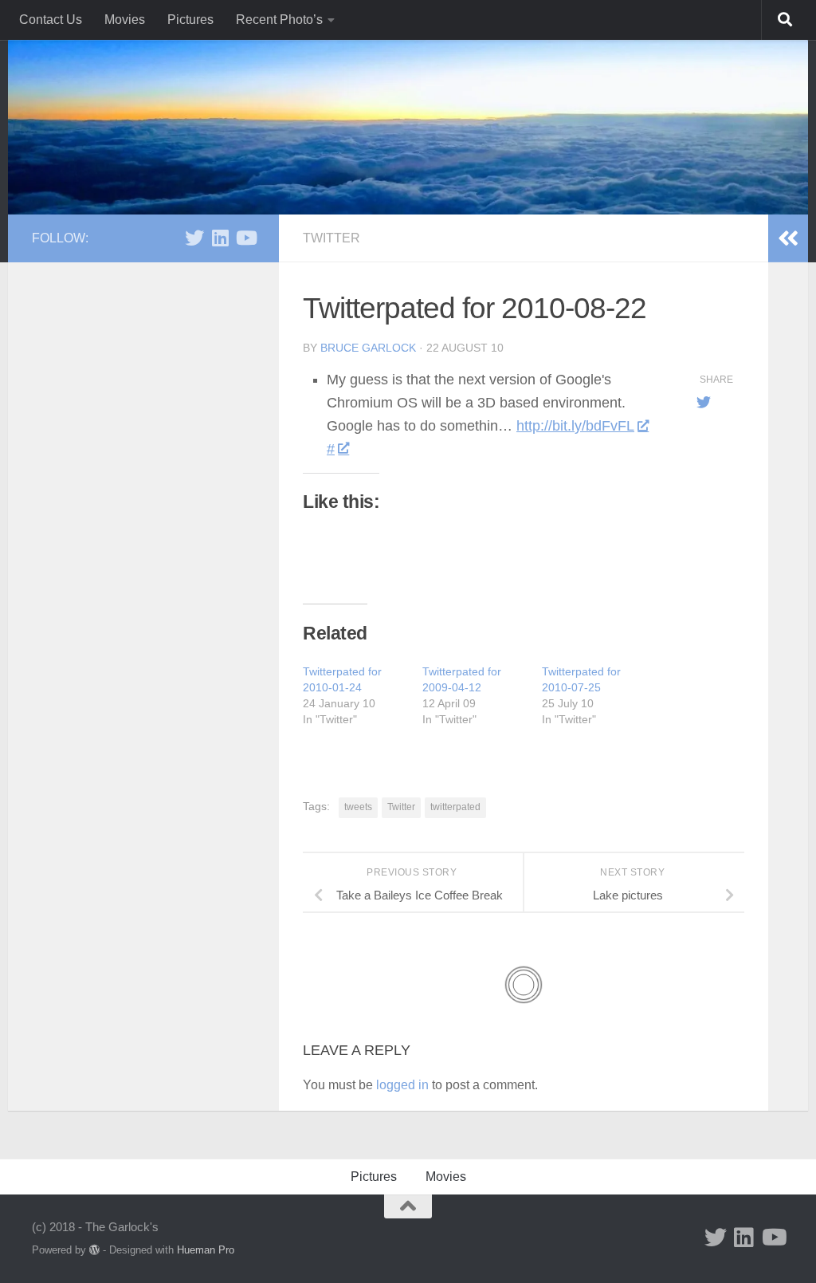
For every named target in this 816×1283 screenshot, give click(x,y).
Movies (124, 19)
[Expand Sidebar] (788, 238)
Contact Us (50, 19)
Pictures (190, 19)
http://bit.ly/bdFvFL (575, 426)
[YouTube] (245, 237)
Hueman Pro (205, 1250)
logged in (402, 1085)
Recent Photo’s (279, 19)
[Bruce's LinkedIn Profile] (220, 237)
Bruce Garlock (368, 347)
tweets (358, 807)
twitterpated (455, 807)
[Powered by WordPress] (94, 1250)
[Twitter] (194, 237)
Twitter (331, 238)
